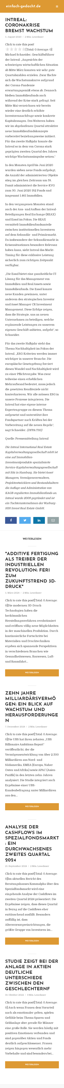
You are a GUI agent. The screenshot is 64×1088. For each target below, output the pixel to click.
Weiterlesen (32, 673)
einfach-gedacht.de (23, 6)
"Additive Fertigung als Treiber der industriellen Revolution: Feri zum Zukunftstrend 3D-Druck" (31, 570)
